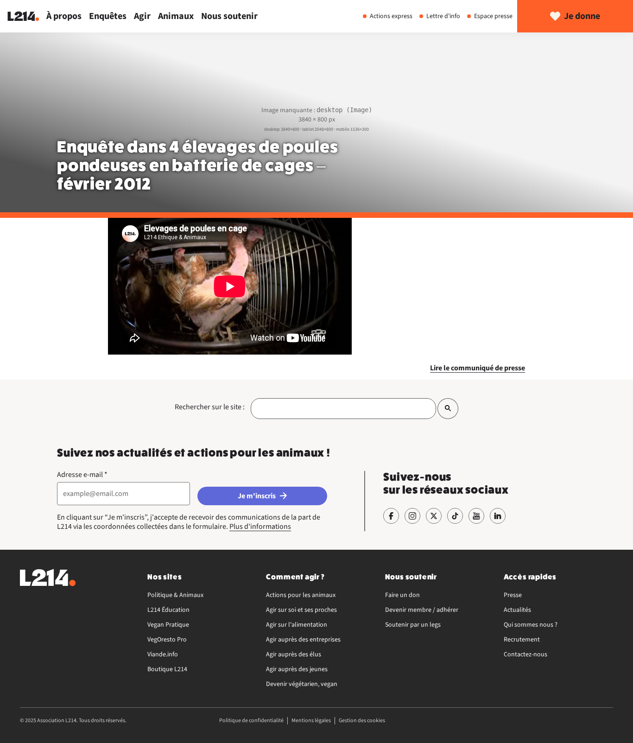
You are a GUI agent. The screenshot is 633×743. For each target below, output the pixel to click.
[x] (434, 516)
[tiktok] (455, 516)
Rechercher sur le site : (210, 407)
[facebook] (391, 516)
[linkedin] (498, 516)
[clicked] (447, 408)
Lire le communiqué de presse (477, 368)
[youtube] (476, 516)
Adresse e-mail (82, 474)
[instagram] (412, 516)
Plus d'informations (260, 526)
